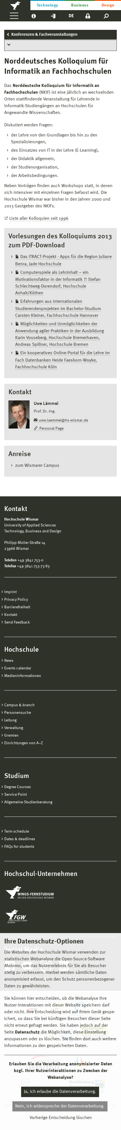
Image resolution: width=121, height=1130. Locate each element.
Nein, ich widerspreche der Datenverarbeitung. (60, 1106)
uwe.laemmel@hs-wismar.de (63, 420)
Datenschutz (27, 1032)
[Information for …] (33, 15)
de (71, 16)
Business (79, 5)
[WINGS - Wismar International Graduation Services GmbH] (36, 892)
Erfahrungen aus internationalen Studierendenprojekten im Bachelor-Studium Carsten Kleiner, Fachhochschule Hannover (58, 308)
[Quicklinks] (53, 15)
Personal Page (51, 429)
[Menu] (14, 16)
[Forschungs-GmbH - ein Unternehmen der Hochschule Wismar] (29, 916)
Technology (47, 5)
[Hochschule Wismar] (15, 5)
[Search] (106, 15)
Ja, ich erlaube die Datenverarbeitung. (60, 1091)
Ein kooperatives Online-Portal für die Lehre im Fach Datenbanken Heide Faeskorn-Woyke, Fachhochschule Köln (62, 360)
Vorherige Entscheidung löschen (61, 1118)
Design (108, 5)
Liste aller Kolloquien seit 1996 (38, 218)
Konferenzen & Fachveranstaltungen (44, 35)
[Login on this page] (87, 15)
